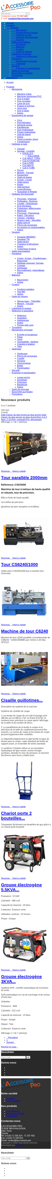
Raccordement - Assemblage (30, 270)
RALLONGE (33, 156)
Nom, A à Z (42, 417)
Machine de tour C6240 (24, 631)
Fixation (18, 49)
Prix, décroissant (34, 419)
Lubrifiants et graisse (21, 54)
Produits (12, 28)
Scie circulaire (24, 101)
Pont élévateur (24, 122)
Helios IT (20, 1145)
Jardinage (18, 63)
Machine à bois (24, 94)
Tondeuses (22, 354)
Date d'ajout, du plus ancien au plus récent (23, 416)
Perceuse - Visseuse (27, 199)
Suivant (10, 1042)
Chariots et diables (26, 344)
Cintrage (21, 265)
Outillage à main (21, 35)
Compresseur (23, 142)
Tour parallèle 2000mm (24, 477)
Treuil (19, 339)
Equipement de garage (25, 32)
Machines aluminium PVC (29, 96)
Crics (19, 120)
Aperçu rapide (18, 471)
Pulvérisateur (23, 368)
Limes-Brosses (24, 189)
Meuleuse (21, 211)
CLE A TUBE (28, 168)
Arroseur (21, 361)
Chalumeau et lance (26, 249)
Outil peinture (23, 187)
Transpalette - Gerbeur (27, 342)
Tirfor (19, 346)
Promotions (17, 75)
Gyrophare (22, 380)
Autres (20, 113)
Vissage (21, 149)
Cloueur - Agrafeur (25, 218)
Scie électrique (24, 206)
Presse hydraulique (26, 132)
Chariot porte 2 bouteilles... (16, 815)
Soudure (18, 40)
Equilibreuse (23, 127)
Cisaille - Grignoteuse (27, 203)
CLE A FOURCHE (31, 161)
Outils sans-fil (23, 223)
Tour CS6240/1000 (19, 564)
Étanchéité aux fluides (22, 73)
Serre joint (22, 108)
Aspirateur (22, 318)
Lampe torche (23, 377)
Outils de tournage (20, 71)
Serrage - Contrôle (26, 151)
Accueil (9, 23)
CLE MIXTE (28, 165)
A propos (10, 25)
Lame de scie (23, 103)
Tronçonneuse (24, 363)
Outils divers (23, 182)
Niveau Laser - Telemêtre (29, 220)
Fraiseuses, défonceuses (29, 208)
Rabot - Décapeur (25, 215)
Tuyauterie (17, 59)
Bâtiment (18, 47)
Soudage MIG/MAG (26, 237)
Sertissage (22, 268)
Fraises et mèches (25, 106)
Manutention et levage (24, 61)
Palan (20, 337)
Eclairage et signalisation (26, 68)
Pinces (20, 170)
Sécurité (16, 66)
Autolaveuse (23, 320)
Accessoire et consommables (31, 227)
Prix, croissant (19, 419)
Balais (20, 365)
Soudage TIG (23, 239)
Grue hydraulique (25, 130)
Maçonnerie (22, 280)
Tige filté (21, 292)
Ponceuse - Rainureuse (28, 213)
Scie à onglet (23, 99)
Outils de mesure (22, 52)
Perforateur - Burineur (27, 201)
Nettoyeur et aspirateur (24, 56)
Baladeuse (22, 385)
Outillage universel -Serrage (30, 263)
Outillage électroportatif (25, 37)
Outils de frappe (24, 177)
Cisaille (20, 358)
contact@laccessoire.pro (21, 18)
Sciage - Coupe (24, 180)
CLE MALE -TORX (31, 158)
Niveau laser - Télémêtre (28, 301)
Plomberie (19, 44)
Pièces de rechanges (27, 225)
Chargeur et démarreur (28, 244)
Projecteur (22, 382)
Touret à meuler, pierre (27, 139)
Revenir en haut (9, 1047)
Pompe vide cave (25, 325)
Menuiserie (19, 30)
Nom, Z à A (6, 419)
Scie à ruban (23, 111)
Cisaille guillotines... (22, 700)
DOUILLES (27, 153)
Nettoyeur (21, 315)
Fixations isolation (25, 289)
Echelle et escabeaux (27, 334)
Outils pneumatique (21, 42)
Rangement (22, 175)
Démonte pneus (24, 125)
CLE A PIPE (28, 163)
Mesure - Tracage (25, 173)
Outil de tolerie (24, 134)
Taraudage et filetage (27, 192)
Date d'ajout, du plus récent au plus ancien (21, 415)
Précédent (12, 1037)
